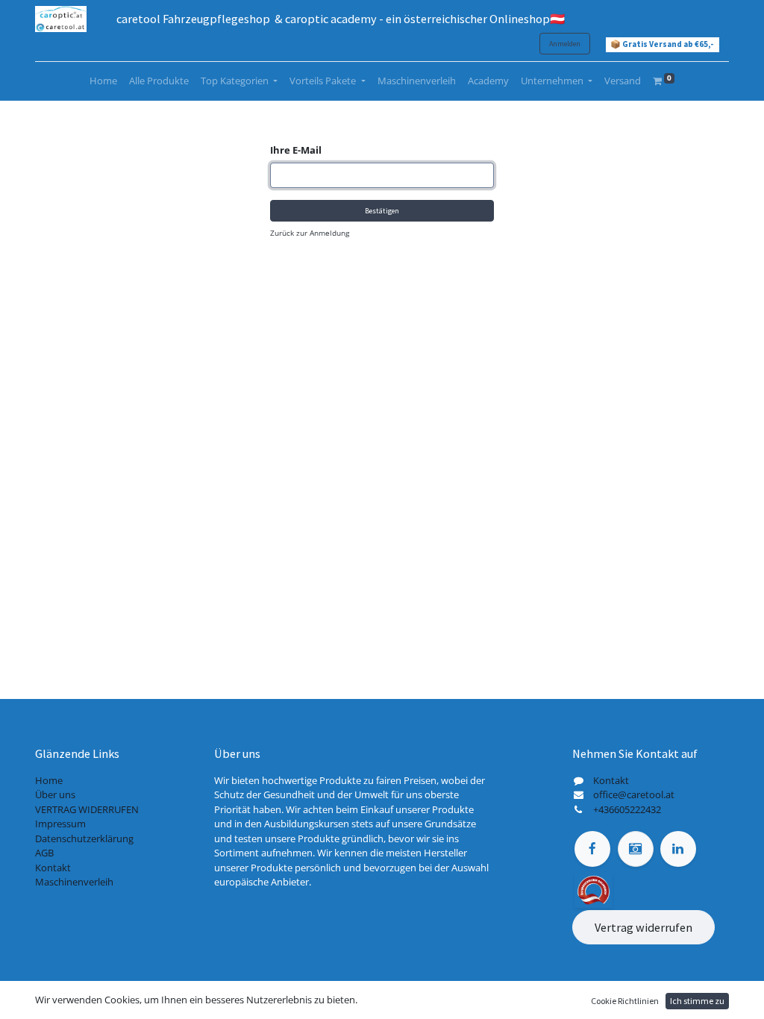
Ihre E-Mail (296, 150)
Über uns (55, 794)
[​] (592, 849)
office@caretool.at (633, 794)
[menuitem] (103, 81)
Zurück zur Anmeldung (309, 233)
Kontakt (53, 867)
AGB (44, 852)
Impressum (60, 823)
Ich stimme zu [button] (697, 1000)
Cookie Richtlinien (625, 1000)
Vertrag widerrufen (643, 927)
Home (49, 780)
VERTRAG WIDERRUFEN (87, 809)
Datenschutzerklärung (84, 838)
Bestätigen (382, 211)
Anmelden (564, 43)
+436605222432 (627, 809)
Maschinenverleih (74, 881)
